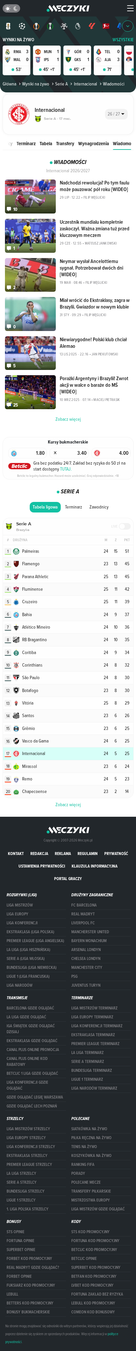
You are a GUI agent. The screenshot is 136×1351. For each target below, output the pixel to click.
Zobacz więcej (68, 804)
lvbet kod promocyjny (92, 1285)
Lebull (12, 1294)
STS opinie (15, 1232)
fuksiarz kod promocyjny (31, 1285)
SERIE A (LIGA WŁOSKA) (26, 958)
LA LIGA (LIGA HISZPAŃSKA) (28, 949)
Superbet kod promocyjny (95, 1267)
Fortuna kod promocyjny (95, 1240)
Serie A (61, 84)
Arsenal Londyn (86, 949)
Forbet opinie (19, 1276)
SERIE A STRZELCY (22, 1182)
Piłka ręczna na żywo (91, 1137)
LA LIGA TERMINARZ (87, 1052)
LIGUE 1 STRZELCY (21, 1200)
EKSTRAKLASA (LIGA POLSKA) (30, 932)
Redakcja (39, 853)
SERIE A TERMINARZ (87, 1061)
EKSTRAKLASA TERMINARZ (93, 1035)
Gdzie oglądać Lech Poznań (32, 1106)
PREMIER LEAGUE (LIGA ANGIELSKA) (35, 940)
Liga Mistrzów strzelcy (28, 1129)
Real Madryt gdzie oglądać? (33, 1267)
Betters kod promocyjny (30, 1303)
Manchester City (86, 967)
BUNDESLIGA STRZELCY (26, 1191)
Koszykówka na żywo (91, 1155)
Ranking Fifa (82, 1164)
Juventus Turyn (85, 985)
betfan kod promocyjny (94, 1276)
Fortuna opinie (20, 1240)
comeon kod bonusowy (93, 1312)
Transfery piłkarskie (91, 1191)
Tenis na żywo (84, 1146)
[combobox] (116, 114)
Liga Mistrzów (20, 905)
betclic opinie (84, 1258)
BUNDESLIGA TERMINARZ (91, 1070)
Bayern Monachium (89, 940)
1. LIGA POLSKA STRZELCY (28, 1209)
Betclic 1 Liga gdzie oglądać (32, 1073)
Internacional (85, 84)
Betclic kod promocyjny (94, 1249)
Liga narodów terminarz (94, 1088)
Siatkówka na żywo (89, 1129)
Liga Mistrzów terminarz (94, 1008)
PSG (74, 976)
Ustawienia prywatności (41, 866)
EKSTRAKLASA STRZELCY (27, 1155)
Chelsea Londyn (85, 958)
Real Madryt (83, 914)
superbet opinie (21, 1249)
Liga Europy (17, 914)
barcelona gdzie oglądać (30, 1008)
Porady (78, 1173)
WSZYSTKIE (123, 40)
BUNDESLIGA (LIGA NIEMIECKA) (31, 967)
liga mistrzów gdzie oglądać (98, 1209)
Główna (9, 84)
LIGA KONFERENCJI (22, 923)
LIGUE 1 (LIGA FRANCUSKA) (28, 976)
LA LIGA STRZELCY (21, 1173)
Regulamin (88, 853)
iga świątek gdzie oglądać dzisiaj (31, 1029)
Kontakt (16, 853)
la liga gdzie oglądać (26, 1017)
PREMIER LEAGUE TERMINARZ (95, 1043)
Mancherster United (90, 932)
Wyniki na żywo (18, 40)
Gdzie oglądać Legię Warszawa (35, 1097)
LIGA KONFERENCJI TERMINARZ (96, 1026)
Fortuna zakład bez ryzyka (97, 1294)
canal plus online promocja (33, 1049)
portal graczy (68, 878)
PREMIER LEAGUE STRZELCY (29, 1164)
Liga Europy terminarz (92, 1017)
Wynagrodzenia (93, 143)
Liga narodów (19, 985)
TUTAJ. (66, 469)
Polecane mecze (86, 1182)
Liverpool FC (83, 923)
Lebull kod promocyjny (93, 1303)
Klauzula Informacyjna (95, 866)
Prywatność (116, 853)
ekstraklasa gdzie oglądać (32, 1040)
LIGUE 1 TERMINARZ (87, 1079)
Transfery (65, 143)
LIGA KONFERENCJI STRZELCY (31, 1146)
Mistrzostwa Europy (90, 1200)
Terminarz (26, 143)
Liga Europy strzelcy (26, 1137)
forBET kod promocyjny (29, 1258)
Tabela (46, 143)
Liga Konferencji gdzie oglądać (27, 1085)
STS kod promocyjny (90, 1232)
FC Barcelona (84, 905)
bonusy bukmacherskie (28, 1312)
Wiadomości (124, 143)
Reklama (63, 853)
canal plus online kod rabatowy (27, 1061)
